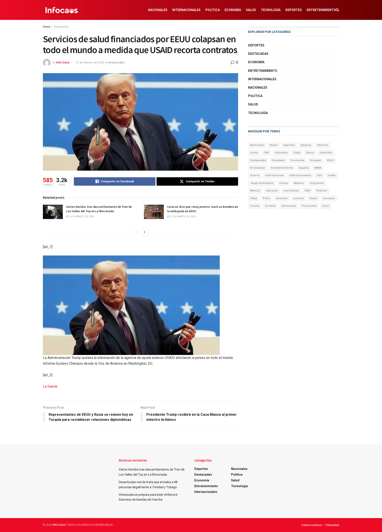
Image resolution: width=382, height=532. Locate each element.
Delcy (310, 152)
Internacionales (186, 10)
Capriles (289, 145)
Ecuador (315, 160)
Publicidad (332, 525)
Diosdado (278, 160)
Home (46, 26)
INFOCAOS (59, 524)
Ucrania (270, 205)
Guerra (255, 175)
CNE (266, 152)
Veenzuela (288, 205)
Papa (253, 198)
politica (299, 198)
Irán (319, 175)
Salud (251, 10)
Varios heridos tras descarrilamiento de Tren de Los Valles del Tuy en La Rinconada (99, 209)
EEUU (330, 160)
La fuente (50, 386)
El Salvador (257, 167)
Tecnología (271, 10)
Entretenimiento (321, 10)
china (254, 152)
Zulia (325, 205)
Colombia (281, 152)
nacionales (291, 190)
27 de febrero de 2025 (90, 62)
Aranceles (257, 145)
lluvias (283, 183)
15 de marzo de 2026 (81, 216)
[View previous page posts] (136, 232)
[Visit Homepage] (61, 10)
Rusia (313, 198)
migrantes (317, 183)
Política (212, 10)
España (304, 167)
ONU (308, 190)
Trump (254, 205)
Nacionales (157, 10)
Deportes (293, 10)
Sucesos (329, 198)
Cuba (297, 152)
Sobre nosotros (312, 525)
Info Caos (62, 62)
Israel (332, 175)
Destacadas (61, 26)
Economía (233, 10)
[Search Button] (337, 10)
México (255, 190)
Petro (266, 198)
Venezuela (309, 205)
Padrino (321, 190)
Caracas (305, 145)
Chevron (322, 145)
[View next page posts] (144, 232)
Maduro (299, 183)
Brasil (274, 145)
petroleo (282, 198)
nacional (272, 190)
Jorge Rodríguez (261, 183)
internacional (274, 175)
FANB (317, 167)
